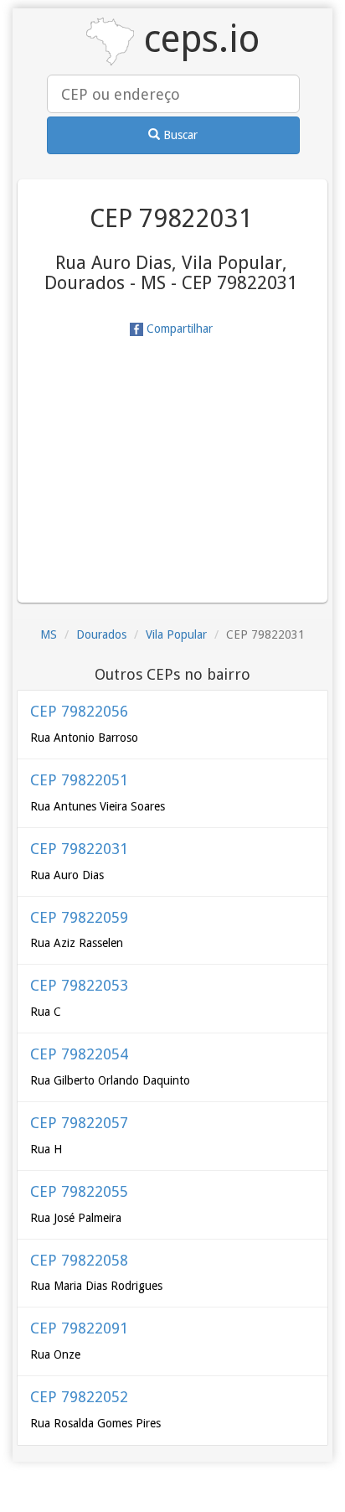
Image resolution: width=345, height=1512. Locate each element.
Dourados (101, 634)
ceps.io (197, 39)
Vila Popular (176, 634)
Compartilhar (178, 328)
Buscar (179, 135)
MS (48, 634)
